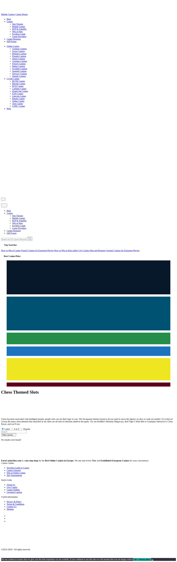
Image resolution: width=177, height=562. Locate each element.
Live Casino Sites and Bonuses (92, 250)
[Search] (3, 199)
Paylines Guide (18, 34)
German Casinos (19, 49)
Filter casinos (7, 435)
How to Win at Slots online (66, 250)
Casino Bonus (21, 14)
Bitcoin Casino (18, 83)
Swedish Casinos (19, 68)
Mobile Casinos (8, 14)
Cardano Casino (19, 88)
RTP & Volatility (19, 29)
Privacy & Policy (14, 501)
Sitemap (10, 509)
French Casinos (19, 64)
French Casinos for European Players (37, 250)
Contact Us (11, 506)
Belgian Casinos (19, 54)
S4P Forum (11, 41)
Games (10, 21)
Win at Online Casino (16, 473)
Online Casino (13, 46)
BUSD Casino (18, 81)
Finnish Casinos (19, 56)
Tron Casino (17, 103)
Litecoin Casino (19, 96)
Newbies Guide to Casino (18, 468)
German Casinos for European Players (123, 250)
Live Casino (12, 487)
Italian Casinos (18, 66)
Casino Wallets (13, 490)
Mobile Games (18, 26)
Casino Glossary (14, 470)
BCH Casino (18, 86)
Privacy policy (144, 559)
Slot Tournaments (14, 475)
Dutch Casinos (18, 59)
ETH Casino (17, 93)
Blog (9, 19)
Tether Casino (18, 101)
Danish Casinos (19, 76)
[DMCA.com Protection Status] (22, 545)
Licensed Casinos (14, 492)
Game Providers (19, 36)
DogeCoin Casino (20, 91)
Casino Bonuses (14, 39)
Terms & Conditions (15, 504)
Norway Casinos (19, 73)
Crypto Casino (13, 78)
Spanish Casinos (19, 71)
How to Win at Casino (11, 250)
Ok (135, 559)
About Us (11, 485)
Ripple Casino (18, 98)
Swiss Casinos (18, 51)
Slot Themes (17, 24)
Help (9, 108)
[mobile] (4, 205)
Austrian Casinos (19, 61)
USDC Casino (18, 106)
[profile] (2, 202)
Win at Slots (17, 31)
